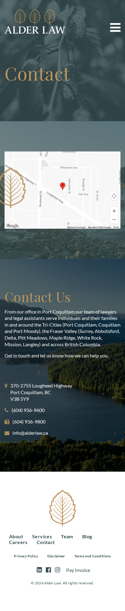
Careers (18, 542)
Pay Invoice (78, 570)
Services (42, 536)
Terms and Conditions (92, 556)
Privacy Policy (26, 556)
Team (67, 536)
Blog (87, 536)
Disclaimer (56, 556)
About (16, 536)
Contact (46, 542)
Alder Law (35, 21)
